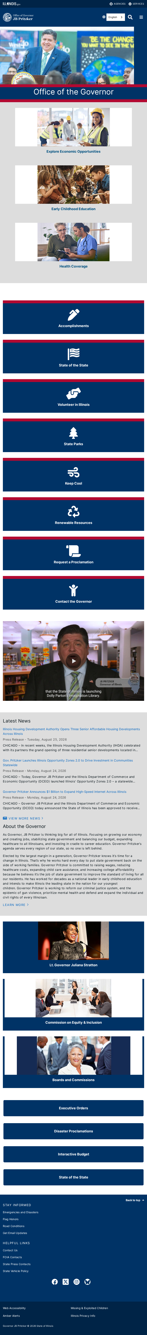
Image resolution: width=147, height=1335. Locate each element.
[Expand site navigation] (141, 17)
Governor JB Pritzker (15, 1325)
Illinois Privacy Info (83, 1315)
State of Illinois (45, 1325)
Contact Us (10, 1250)
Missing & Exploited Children (89, 1308)
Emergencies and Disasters (20, 1212)
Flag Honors (11, 1219)
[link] (55, 1282)
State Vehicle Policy (16, 1271)
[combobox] (115, 17)
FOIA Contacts (12, 1257)
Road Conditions (13, 1226)
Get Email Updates (15, 1233)
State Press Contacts (17, 1264)
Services (138, 3)
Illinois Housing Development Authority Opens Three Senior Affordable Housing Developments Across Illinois (71, 731)
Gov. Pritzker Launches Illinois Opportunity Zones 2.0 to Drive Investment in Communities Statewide (68, 762)
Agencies (120, 3)
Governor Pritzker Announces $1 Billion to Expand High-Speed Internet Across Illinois (64, 792)
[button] (73, 661)
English (113, 17)
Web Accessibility (14, 1308)
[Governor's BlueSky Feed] (87, 1282)
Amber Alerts (11, 1315)
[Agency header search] (130, 17)
